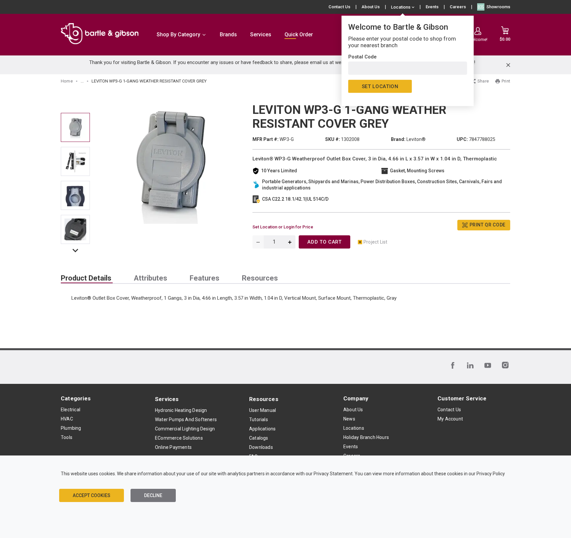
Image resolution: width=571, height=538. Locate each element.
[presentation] (87, 278)
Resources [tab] (260, 278)
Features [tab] (204, 278)
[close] (508, 65)
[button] (75, 252)
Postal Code (362, 57)
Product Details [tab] (86, 278)
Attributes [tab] (150, 278)
